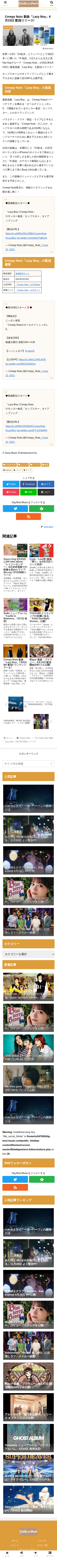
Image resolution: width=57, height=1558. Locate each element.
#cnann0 (29, 351)
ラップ (28, 470)
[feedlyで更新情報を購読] (41, 508)
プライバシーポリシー (28, 1549)
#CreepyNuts (39, 233)
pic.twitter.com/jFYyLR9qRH (32, 430)
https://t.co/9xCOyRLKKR (32, 359)
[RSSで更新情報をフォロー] (28, 516)
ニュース (24, 465)
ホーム (15, 1540)
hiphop (8, 470)
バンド (18, 470)
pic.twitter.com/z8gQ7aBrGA (32, 238)
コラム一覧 (42, 1545)
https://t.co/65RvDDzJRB (18, 233)
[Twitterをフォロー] (15, 508)
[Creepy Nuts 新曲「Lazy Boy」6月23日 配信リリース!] (35, 911)
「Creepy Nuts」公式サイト (28, 290)
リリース (36, 465)
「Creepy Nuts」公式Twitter (28, 284)
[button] (51, 763)
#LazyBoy (10, 238)
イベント (15, 1545)
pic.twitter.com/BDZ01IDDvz (20, 364)
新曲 (46, 465)
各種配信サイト (22, 273)
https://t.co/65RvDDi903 (18, 426)
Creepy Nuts (10, 465)
